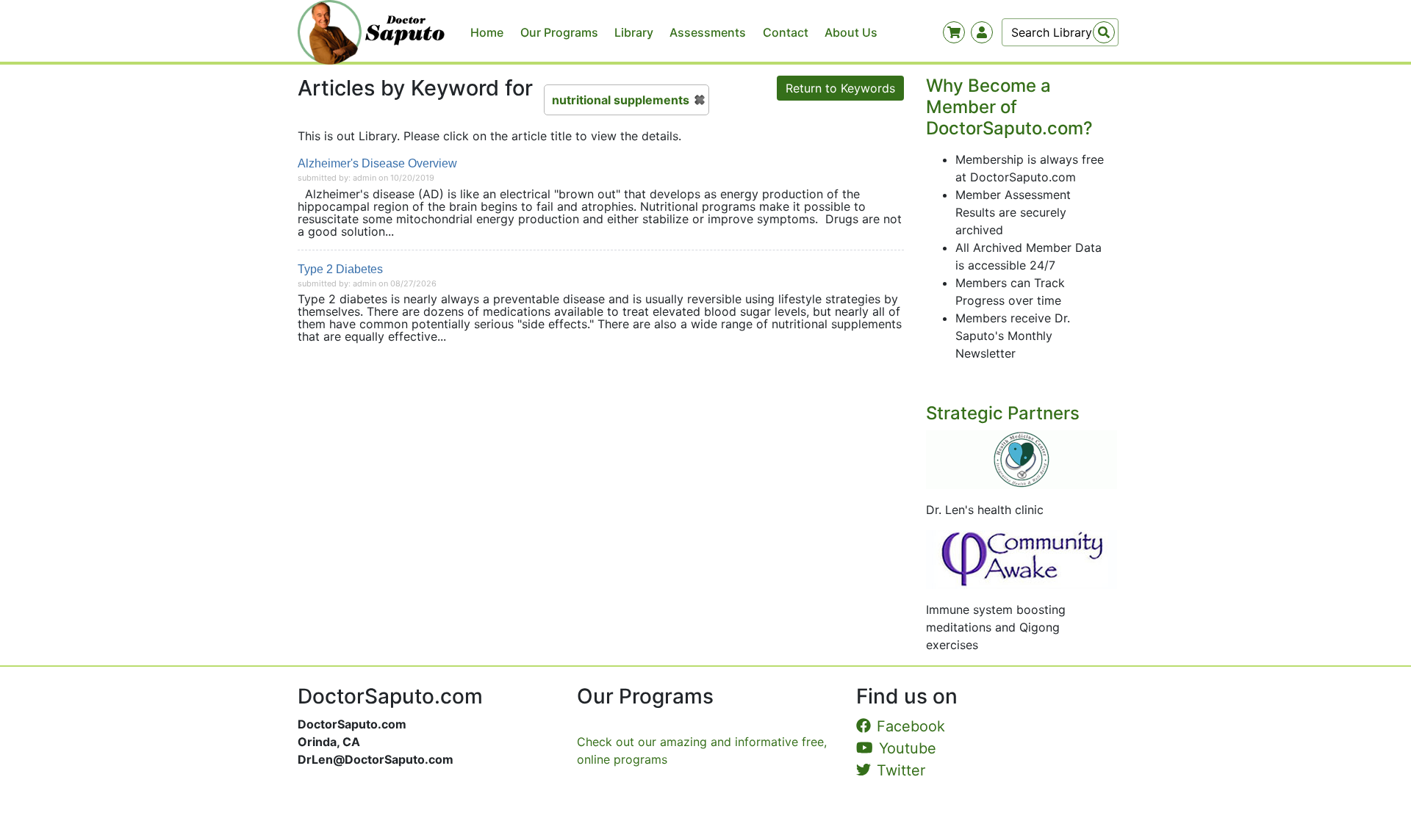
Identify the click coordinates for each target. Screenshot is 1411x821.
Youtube (907, 748)
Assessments (707, 32)
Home (486, 32)
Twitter (901, 770)
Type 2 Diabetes (340, 269)
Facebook (911, 726)
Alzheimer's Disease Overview (377, 163)
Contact (785, 32)
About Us (851, 32)
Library (633, 32)
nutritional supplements (620, 100)
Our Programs (559, 32)
